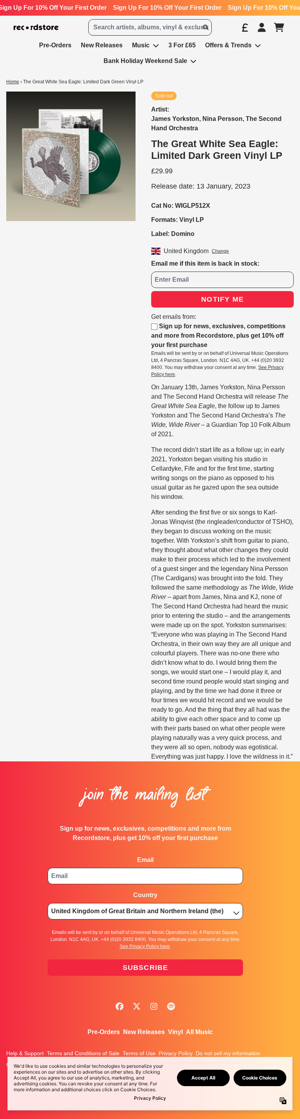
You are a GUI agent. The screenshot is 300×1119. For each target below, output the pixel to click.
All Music (199, 1032)
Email (145, 859)
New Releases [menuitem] (102, 45)
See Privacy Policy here (145, 946)
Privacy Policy (176, 1053)
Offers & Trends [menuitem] (228, 45)
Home (12, 82)
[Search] (205, 27)
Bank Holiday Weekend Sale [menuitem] (145, 61)
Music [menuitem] (141, 45)
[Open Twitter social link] (136, 1006)
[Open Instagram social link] (153, 1006)
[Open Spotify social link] (171, 1006)
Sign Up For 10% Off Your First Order (167, 7)
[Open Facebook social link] (119, 1006)
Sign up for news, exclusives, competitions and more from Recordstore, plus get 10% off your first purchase (218, 335)
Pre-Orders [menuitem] (55, 45)
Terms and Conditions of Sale (83, 1053)
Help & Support (25, 1053)
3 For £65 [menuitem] (182, 45)
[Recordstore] (36, 27)
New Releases (144, 1032)
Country (145, 895)
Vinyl (175, 1032)
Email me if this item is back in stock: (205, 263)
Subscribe (145, 967)
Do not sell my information (228, 1053)
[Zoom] (71, 156)
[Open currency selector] (244, 27)
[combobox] (150, 27)
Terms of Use (139, 1053)
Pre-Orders (104, 1032)
